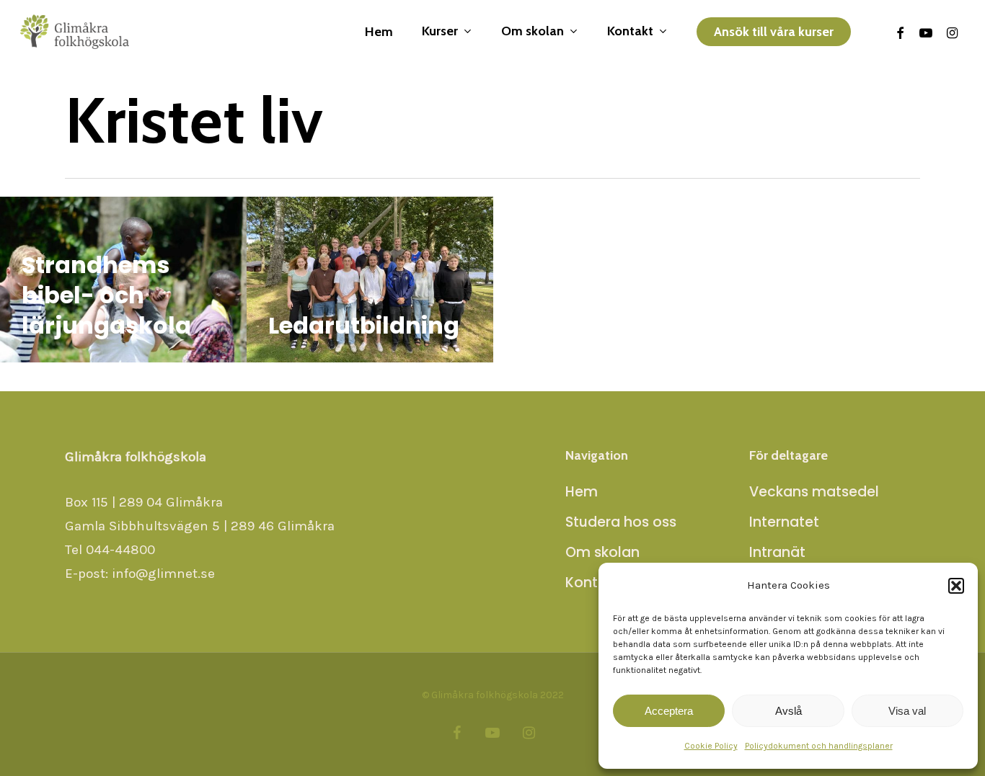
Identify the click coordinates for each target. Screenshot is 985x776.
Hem (581, 491)
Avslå (788, 711)
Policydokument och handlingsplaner (819, 746)
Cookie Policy (711, 746)
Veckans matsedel (814, 491)
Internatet (784, 522)
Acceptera (669, 711)
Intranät (777, 552)
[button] (956, 586)
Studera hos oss (620, 522)
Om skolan (602, 552)
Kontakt (592, 582)
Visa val (907, 711)
